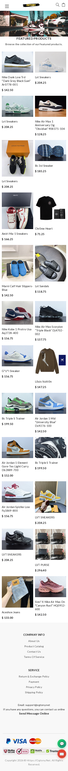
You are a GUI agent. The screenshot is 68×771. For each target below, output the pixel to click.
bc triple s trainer (13, 418)
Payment (34, 681)
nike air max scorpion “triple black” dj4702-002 (49, 330)
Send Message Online (34, 713)
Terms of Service (34, 656)
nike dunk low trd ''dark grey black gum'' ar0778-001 (16, 80)
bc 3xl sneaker (44, 165)
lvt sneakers (43, 77)
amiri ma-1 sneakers (15, 233)
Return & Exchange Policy (34, 676)
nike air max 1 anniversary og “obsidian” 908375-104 (50, 125)
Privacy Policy (34, 687)
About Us (34, 640)
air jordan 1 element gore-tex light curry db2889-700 (15, 466)
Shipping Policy (34, 692)
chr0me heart (44, 228)
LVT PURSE (42, 564)
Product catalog (34, 646)
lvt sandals (42, 286)
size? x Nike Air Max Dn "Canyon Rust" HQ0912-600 (50, 605)
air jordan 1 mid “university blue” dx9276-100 (45, 422)
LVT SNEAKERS (45, 517)
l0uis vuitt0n (43, 381)
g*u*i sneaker (11, 371)
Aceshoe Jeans (11, 612)
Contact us (34, 651)
